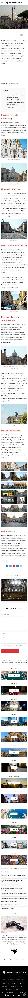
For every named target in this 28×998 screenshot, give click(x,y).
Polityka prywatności (9, 992)
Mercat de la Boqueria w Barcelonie (9, 901)
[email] (22, 995)
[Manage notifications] (24, 994)
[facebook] (5, 995)
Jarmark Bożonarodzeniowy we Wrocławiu (10, 905)
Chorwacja (6, 983)
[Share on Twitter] (10, 566)
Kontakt (23, 992)
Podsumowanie (10, 107)
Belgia (12, 982)
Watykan (14, 13)
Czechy (14, 983)
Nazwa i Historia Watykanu (14, 100)
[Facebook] (4, 959)
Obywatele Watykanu (12, 97)
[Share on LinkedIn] (17, 566)
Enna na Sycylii (4, 872)
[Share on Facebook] (7, 566)
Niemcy (13, 986)
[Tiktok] (17, 959)
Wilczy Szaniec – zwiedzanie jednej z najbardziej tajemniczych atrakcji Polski (12, 889)
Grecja (17, 985)
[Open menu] (2, 2)
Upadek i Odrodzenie (12, 104)
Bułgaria (20, 982)
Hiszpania (5, 986)
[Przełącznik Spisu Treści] (22, 90)
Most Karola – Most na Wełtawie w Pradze (10, 885)
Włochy (17, 989)
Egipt (22, 983)
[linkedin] (16, 995)
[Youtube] (23, 959)
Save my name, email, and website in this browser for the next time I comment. (12, 646)
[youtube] (13, 995)
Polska (21, 986)
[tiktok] (10, 995)
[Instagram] (11, 959)
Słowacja (8, 988)
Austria (4, 982)
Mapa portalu (13, 990)
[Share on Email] (21, 566)
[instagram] (8, 995)
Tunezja (17, 988)
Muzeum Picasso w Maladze (7, 908)
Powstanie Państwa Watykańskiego (15, 102)
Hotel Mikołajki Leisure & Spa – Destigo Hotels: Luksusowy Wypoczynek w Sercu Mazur (12, 880)
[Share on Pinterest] (14, 566)
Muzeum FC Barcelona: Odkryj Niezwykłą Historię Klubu (14, 898)
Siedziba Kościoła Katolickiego (15, 95)
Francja (9, 985)
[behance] (19, 995)
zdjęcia (4, 561)
